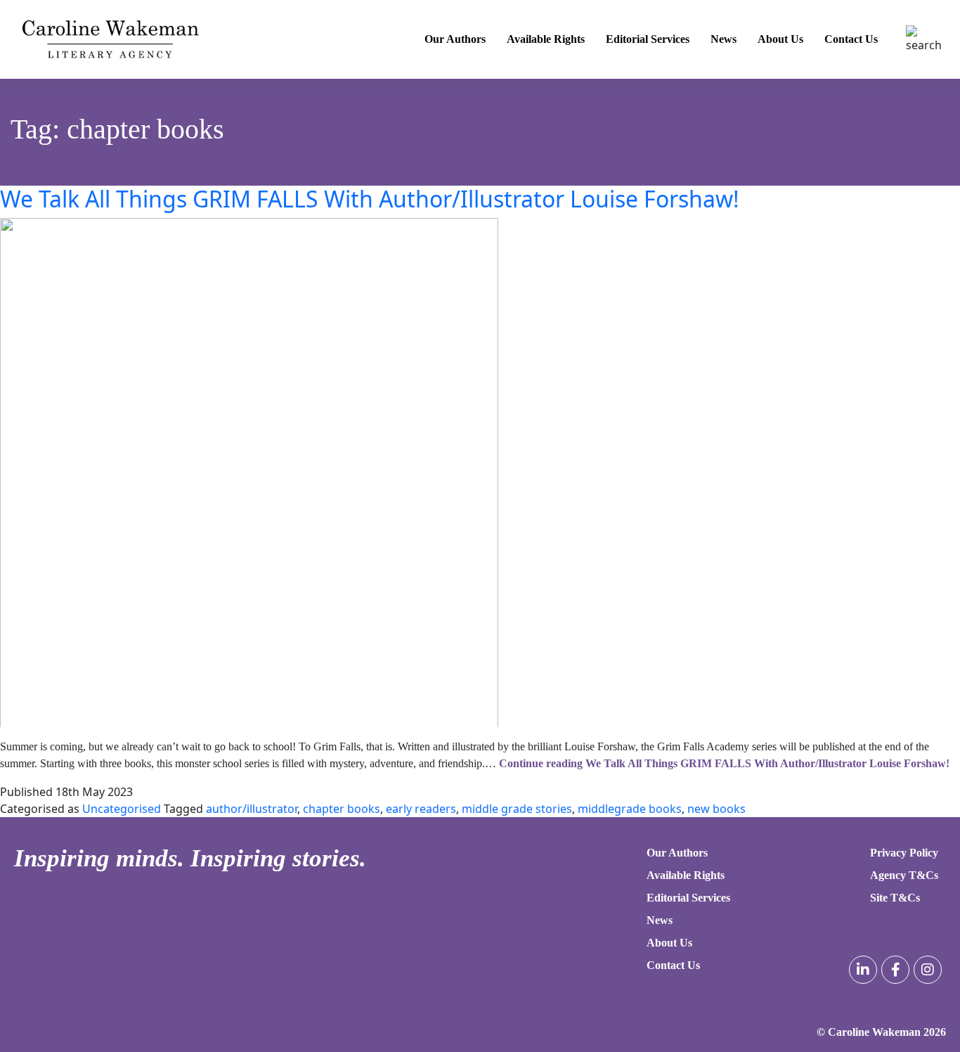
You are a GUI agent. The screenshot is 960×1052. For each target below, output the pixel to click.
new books (716, 808)
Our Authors (455, 39)
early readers (421, 808)
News (724, 39)
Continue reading (724, 763)
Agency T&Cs (904, 875)
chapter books (341, 808)
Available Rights (546, 39)
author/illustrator (251, 808)
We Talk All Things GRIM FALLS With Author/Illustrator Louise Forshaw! (369, 199)
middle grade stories (517, 808)
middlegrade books (630, 808)
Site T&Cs (895, 898)
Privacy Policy (904, 853)
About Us (780, 39)
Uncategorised (121, 808)
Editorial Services (647, 39)
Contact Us (851, 39)
